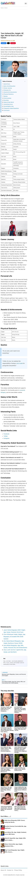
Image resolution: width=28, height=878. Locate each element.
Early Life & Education (9, 86)
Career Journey (8, 88)
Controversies (7, 98)
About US (3, 870)
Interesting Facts (8, 104)
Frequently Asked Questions (11, 108)
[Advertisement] (14, 21)
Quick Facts (7, 84)
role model (20, 363)
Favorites (6, 100)
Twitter (6, 436)
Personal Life (7, 90)
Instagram (6, 438)
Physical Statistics (8, 94)
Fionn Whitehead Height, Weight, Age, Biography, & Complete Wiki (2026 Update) (14, 636)
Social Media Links (9, 106)
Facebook (4, 43)
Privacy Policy (18, 870)
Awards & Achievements (10, 92)
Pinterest (13, 43)
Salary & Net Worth (9, 102)
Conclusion (7, 110)
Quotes (6, 96)
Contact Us (10, 870)
